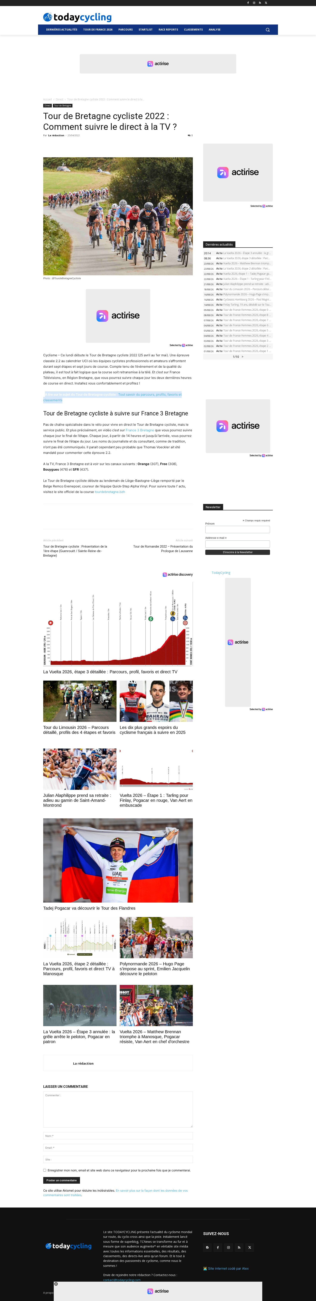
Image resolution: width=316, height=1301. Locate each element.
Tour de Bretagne (62, 105)
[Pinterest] (67, 145)
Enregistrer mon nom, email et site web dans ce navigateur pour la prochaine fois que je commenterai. (119, 1170)
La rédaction (56, 135)
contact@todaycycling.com (122, 1280)
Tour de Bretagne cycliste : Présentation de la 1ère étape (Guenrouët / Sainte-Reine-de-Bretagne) (75, 551)
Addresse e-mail (216, 538)
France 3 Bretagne (140, 430)
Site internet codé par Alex (228, 1268)
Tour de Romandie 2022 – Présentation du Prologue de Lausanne (163, 549)
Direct (59, 99)
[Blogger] (207, 1247)
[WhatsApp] (77, 145)
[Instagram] (254, 3)
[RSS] (260, 3)
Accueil (47, 99)
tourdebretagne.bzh (110, 492)
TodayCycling (221, 573)
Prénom (210, 523)
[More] (97, 145)
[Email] (87, 145)
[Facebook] (248, 3)
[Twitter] (266, 3)
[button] (267, 29)
